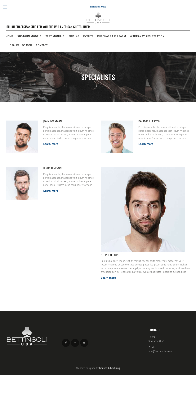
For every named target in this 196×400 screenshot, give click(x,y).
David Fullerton (149, 121)
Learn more (50, 144)
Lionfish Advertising (109, 368)
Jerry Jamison (52, 168)
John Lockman (52, 121)
